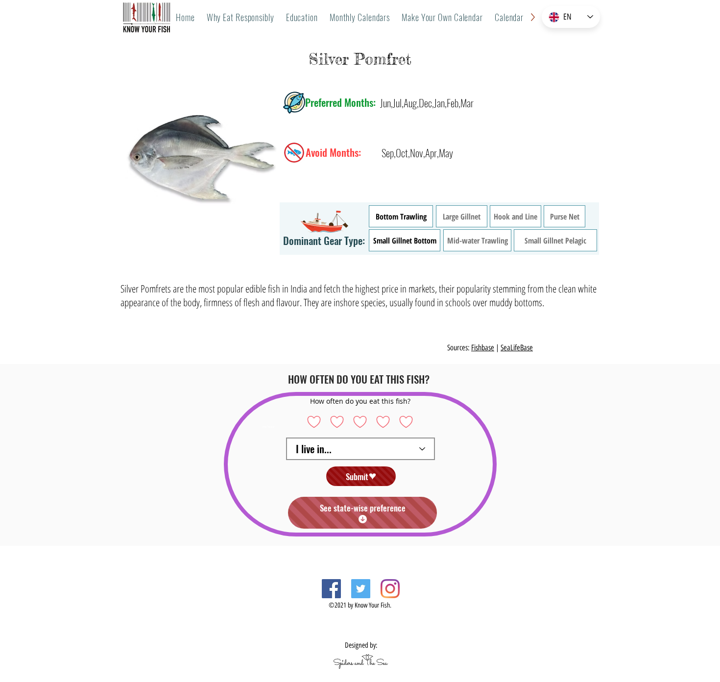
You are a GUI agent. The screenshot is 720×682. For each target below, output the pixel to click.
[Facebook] (331, 588)
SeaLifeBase (517, 347)
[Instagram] (390, 588)
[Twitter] (360, 588)
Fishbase (482, 347)
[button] (360, 17)
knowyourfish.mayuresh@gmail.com (303, 597)
